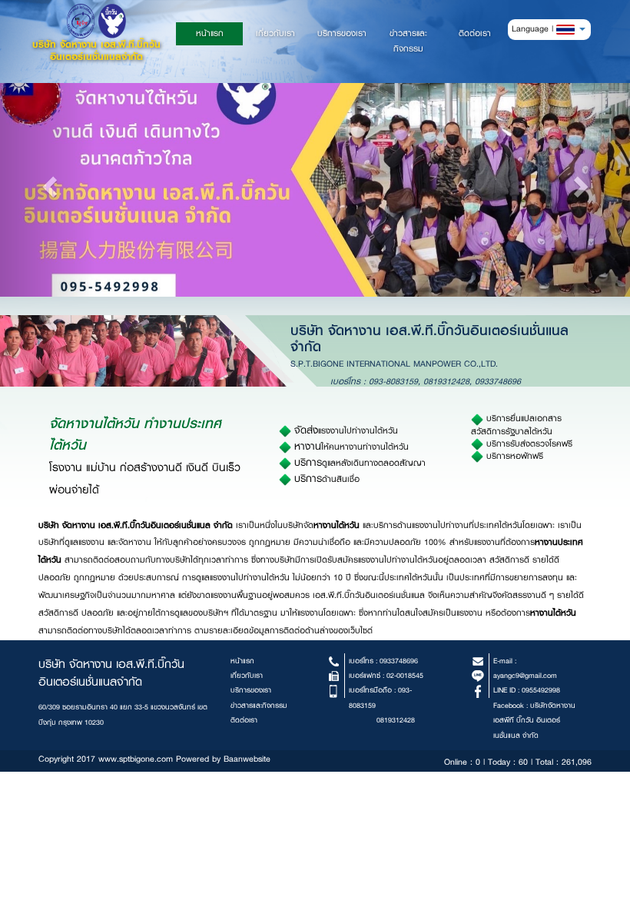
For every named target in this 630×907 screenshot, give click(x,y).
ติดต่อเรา (475, 33)
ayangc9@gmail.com (525, 675)
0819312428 (446, 381)
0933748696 (498, 381)
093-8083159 (393, 381)
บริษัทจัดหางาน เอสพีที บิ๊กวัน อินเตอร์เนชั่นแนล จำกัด (534, 720)
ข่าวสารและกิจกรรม (408, 41)
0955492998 (541, 690)
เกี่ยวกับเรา (275, 33)
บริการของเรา (341, 33)
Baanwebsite (247, 759)
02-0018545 (404, 675)
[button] (570, 28)
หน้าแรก (219, 33)
